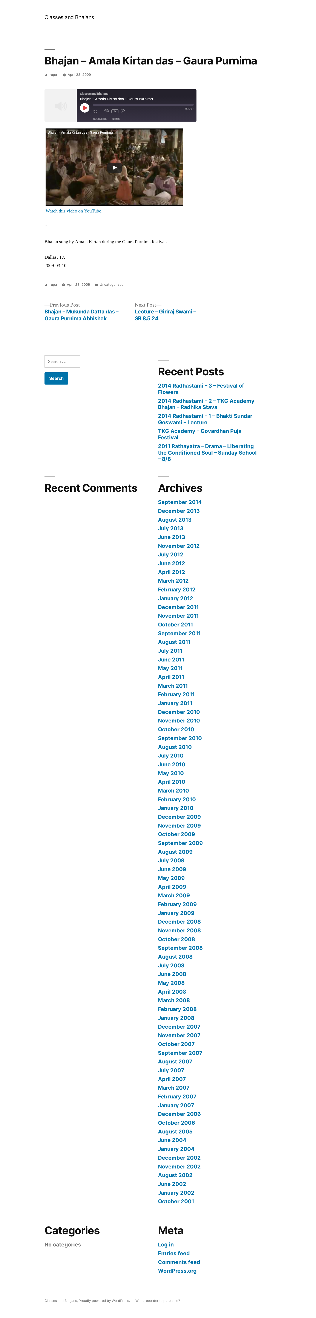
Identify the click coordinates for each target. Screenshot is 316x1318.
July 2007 (171, 1070)
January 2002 (176, 1193)
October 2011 (175, 624)
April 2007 (172, 1079)
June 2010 (171, 764)
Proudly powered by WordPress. (105, 1301)
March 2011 (173, 686)
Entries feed (174, 1253)
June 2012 (171, 563)
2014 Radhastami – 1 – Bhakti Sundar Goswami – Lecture (205, 419)
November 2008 (179, 930)
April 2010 (171, 782)
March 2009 (174, 895)
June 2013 (171, 537)
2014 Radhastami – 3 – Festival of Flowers (201, 388)
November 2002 (179, 1166)
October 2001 (176, 1201)
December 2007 (179, 1026)
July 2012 (170, 554)
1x (115, 111)
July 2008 (171, 965)
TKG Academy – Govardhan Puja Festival (199, 434)
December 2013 (179, 511)
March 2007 (174, 1087)
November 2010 (179, 720)
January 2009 (176, 913)
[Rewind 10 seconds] (106, 111)
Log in (166, 1244)
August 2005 (175, 1131)
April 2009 (172, 887)
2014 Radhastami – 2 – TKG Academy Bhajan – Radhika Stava (206, 404)
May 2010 (171, 773)
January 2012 (175, 598)
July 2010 (171, 755)
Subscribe (100, 119)
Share (116, 119)
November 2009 (179, 825)
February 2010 (177, 799)
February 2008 (177, 1009)
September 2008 (180, 948)
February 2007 (177, 1096)
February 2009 (177, 904)
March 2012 (173, 580)
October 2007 (176, 1044)
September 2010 (180, 738)
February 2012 (177, 589)
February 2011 (176, 694)
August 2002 (175, 1175)
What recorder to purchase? (157, 1301)
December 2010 (179, 712)
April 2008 (172, 991)
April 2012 (171, 572)
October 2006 (176, 1122)
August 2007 (175, 1061)
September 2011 (179, 633)
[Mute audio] (97, 111)
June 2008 (172, 974)
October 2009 (176, 834)
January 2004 (176, 1149)
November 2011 (178, 615)
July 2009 (171, 860)
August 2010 (175, 747)
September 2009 (180, 843)
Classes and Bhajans (69, 17)
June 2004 (172, 1140)
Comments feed (179, 1262)
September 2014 (180, 502)
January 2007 (176, 1105)
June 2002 (172, 1184)
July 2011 (170, 651)
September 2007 (180, 1053)
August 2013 (175, 519)
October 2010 (176, 729)
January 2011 (175, 703)
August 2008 (175, 956)
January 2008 (176, 1018)
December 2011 (178, 607)
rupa (53, 75)
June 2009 (172, 869)
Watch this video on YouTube (73, 211)
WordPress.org (177, 1271)
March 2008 (174, 1000)
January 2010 (175, 808)
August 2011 (174, 642)
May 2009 (171, 878)
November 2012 (179, 546)
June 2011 (171, 659)
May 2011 (170, 668)
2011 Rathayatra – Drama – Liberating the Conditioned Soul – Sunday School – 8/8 (207, 452)
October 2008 (176, 939)
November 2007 (179, 1035)
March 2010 (173, 790)
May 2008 (171, 983)
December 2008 (179, 921)
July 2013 (170, 528)
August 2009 (175, 852)
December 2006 (179, 1114)
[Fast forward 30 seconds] (125, 111)
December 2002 (179, 1158)
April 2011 (171, 677)
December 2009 (179, 817)
